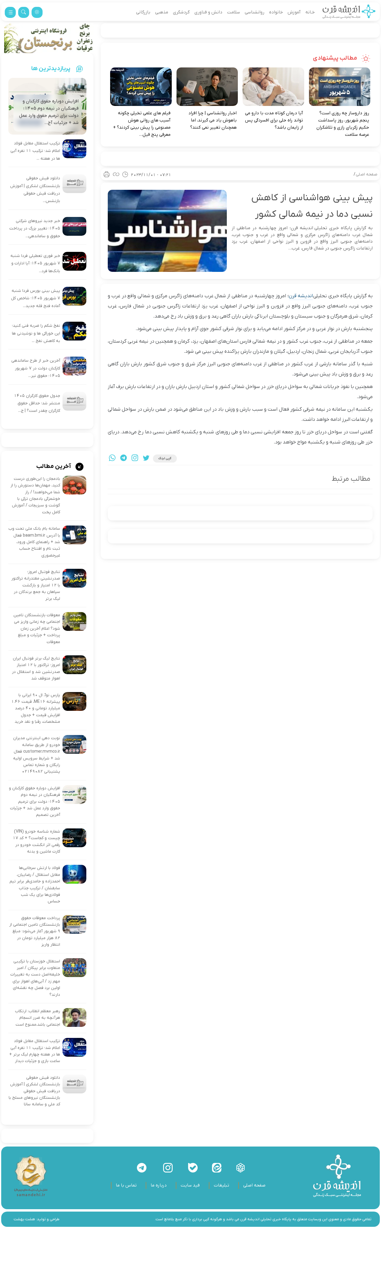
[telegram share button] (123, 458)
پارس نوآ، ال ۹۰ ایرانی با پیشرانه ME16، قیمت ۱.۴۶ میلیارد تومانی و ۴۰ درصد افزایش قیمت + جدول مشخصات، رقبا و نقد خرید (35, 708)
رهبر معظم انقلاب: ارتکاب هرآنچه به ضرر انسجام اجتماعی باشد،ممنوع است (37, 1017)
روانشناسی (254, 12)
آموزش (294, 12)
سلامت (233, 12)
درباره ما (159, 1185)
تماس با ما (126, 1185)
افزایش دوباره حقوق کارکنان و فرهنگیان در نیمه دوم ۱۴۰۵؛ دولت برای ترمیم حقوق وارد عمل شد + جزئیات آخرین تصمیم (34, 801)
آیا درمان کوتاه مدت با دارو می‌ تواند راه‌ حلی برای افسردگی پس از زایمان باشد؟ (274, 120)
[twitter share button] (146, 458)
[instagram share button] (134, 458)
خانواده (276, 12)
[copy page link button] (116, 174)
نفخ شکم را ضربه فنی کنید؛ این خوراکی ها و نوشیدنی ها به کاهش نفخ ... (36, 333)
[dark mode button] (37, 12)
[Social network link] (240, 1167)
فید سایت (190, 1185)
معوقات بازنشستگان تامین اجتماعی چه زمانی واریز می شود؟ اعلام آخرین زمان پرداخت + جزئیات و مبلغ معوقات (36, 628)
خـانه (310, 12)
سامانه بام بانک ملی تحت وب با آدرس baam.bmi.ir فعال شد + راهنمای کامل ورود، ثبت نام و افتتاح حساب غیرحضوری (34, 542)
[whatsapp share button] (112, 458)
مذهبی (161, 12)
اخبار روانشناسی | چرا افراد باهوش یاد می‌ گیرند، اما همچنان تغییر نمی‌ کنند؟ (212, 120)
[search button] (23, 12)
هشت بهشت (24, 1219)
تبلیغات (221, 1185)
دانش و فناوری (208, 12)
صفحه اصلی (366, 174)
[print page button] (106, 174)
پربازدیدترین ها (51, 69)
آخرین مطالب (54, 466)
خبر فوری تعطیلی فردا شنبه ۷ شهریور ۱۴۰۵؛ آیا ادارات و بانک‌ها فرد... (35, 263)
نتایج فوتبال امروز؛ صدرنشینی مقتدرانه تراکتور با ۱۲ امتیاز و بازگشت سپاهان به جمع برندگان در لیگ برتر (35, 585)
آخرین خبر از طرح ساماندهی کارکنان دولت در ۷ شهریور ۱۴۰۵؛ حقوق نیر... (35, 368)
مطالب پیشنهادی (335, 58)
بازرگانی (143, 12)
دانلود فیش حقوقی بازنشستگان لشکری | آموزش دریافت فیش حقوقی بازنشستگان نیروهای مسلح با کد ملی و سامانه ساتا (34, 1091)
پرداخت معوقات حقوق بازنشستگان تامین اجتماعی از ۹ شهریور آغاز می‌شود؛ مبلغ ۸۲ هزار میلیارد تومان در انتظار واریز (34, 931)
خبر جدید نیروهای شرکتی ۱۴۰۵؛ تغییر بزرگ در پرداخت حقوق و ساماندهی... (34, 228)
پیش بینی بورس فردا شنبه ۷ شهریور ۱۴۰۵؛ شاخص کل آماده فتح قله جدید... (35, 298)
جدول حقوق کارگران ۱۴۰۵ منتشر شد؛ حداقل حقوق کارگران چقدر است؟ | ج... (37, 403)
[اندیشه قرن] (349, 12)
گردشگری (181, 12)
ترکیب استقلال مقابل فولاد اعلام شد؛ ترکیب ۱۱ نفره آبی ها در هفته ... (35, 151)
